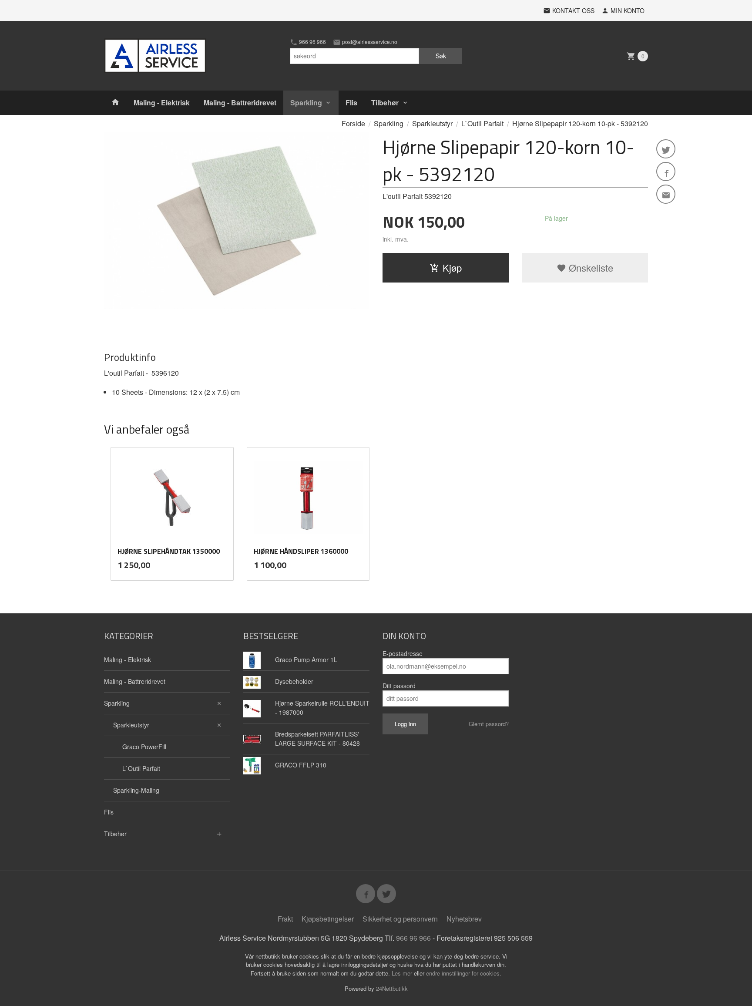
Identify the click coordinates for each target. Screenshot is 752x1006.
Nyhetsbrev (464, 919)
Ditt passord (399, 685)
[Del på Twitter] (665, 148)
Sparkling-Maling (136, 790)
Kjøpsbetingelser (328, 919)
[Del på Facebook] (665, 171)
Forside (353, 123)
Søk (441, 55)
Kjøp (452, 267)
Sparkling (306, 103)
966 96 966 (312, 41)
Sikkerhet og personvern (400, 919)
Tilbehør (385, 103)
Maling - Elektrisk (162, 103)
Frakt (285, 919)
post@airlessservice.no (369, 41)
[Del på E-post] (665, 194)
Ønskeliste (589, 267)
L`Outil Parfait (141, 768)
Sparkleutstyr (131, 724)
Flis (351, 103)
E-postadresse (403, 653)
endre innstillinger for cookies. (463, 973)
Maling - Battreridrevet (240, 103)
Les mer (403, 973)
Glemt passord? (489, 724)
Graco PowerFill (144, 746)
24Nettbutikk (392, 988)
